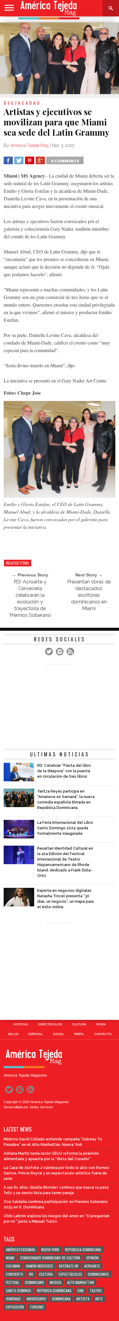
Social (58, 1034)
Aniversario (36, 1298)
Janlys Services (41, 1107)
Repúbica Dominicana (54, 1290)
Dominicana (61, 1298)
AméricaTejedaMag (20, 1249)
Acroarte (92, 1265)
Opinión (92, 1257)
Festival (12, 1282)
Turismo (37, 1306)
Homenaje (13, 1298)
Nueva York (50, 1249)
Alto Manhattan (80, 1282)
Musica (55, 1282)
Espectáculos (50, 1024)
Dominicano (34, 1282)
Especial (35, 1034)
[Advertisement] (61, 543)
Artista (82, 1298)
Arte (99, 1298)
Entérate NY (68, 1265)
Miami (10, 1257)
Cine (80, 1290)
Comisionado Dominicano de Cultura (50, 1257)
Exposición (15, 1306)
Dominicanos (98, 1274)
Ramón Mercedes (39, 1265)
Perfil (79, 1034)
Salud (13, 1034)
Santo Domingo (18, 1290)
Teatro (96, 1290)
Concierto (14, 1274)
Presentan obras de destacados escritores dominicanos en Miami (89, 595)
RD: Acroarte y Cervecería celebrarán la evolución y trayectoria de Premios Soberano (30, 598)
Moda (101, 1024)
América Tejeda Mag (29, 145)
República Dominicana (83, 1249)
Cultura (79, 1024)
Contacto (102, 1034)
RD (31, 1274)
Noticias (20, 1024)
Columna (13, 1265)
